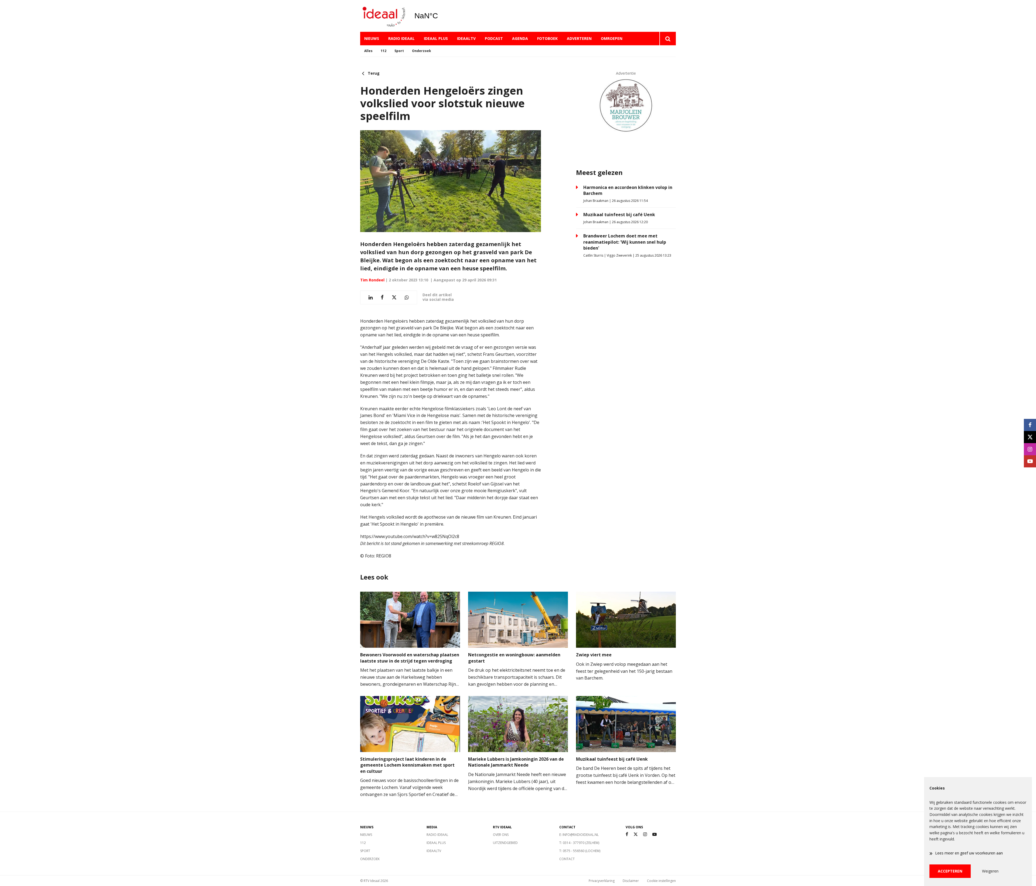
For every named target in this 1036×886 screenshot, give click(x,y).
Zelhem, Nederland (440, 16)
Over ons (501, 834)
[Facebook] (627, 834)
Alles (368, 51)
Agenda (520, 38)
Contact (567, 859)
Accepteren (950, 871)
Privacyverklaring (602, 880)
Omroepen (611, 38)
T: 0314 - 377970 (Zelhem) (579, 842)
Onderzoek (421, 51)
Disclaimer (631, 880)
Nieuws (371, 38)
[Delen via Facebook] (382, 297)
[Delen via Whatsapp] (407, 297)
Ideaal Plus (436, 38)
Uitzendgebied (505, 842)
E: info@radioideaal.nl (579, 834)
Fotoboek (547, 38)
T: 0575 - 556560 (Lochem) (579, 851)
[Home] (383, 16)
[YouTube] (654, 834)
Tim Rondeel (372, 279)
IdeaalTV (466, 38)
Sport (399, 51)
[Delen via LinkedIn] (370, 297)
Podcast (494, 38)
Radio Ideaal (401, 38)
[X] (635, 834)
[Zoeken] (667, 38)
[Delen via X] (394, 297)
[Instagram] (645, 834)
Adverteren (579, 38)
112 (383, 51)
